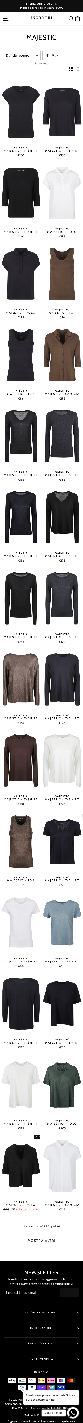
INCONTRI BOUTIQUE (41, 1312)
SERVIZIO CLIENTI (42, 1343)
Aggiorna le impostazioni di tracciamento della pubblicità (41, 1421)
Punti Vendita (41, 1359)
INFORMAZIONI (41, 1328)
